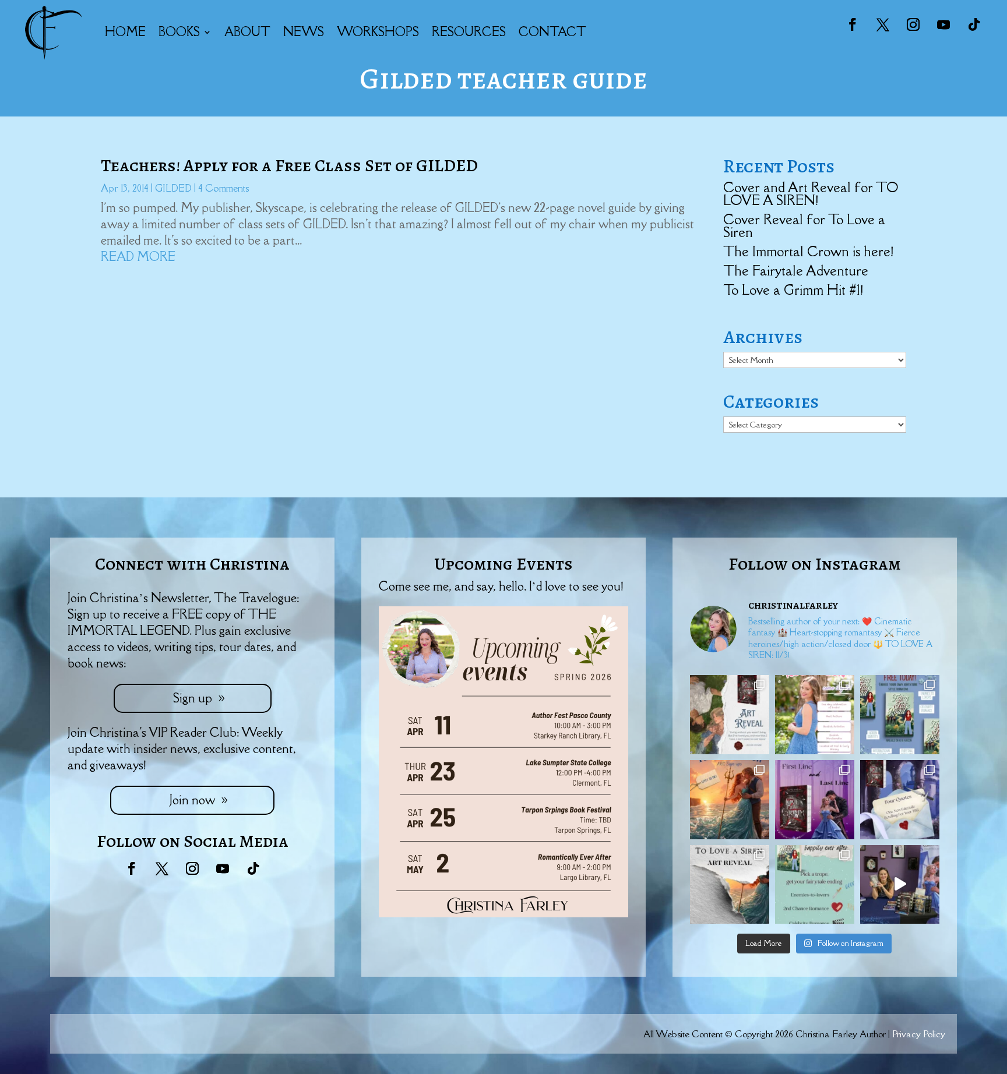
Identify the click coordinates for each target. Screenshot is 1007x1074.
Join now (192, 800)
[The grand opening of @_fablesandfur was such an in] (899, 884)
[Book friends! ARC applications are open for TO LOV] (729, 799)
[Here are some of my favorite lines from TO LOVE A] (899, 799)
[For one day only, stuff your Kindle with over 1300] (899, 714)
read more (138, 256)
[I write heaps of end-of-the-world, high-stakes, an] (814, 884)
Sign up (192, 698)
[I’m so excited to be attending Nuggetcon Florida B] (814, 714)
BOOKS (179, 32)
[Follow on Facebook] (852, 24)
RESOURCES (469, 32)
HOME (125, 32)
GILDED (173, 188)
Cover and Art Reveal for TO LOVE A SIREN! (810, 193)
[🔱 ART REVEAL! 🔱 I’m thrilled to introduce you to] (729, 884)
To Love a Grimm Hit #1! (793, 290)
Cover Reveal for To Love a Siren (804, 225)
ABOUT (247, 32)
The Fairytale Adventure (795, 271)
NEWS (303, 32)
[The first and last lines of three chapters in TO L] (814, 799)
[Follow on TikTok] (974, 24)
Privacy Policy (918, 1034)
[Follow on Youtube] (943, 24)
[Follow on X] (883, 24)
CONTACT (552, 32)
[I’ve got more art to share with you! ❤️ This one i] (729, 714)
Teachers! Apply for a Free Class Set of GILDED (289, 165)
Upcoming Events (503, 563)
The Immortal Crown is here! (808, 251)
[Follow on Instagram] (913, 24)
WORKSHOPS (378, 32)
